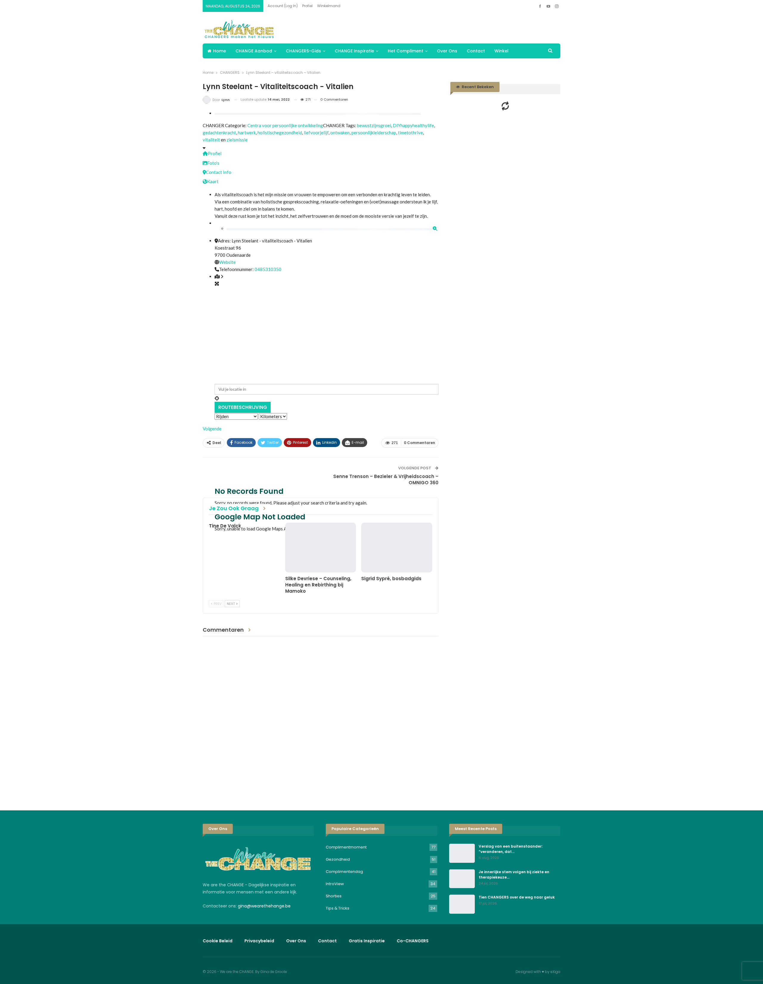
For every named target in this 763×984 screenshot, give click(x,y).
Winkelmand (328, 5)
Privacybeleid (259, 941)
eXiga (555, 971)
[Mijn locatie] (326, 398)
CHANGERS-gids (303, 51)
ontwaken (340, 132)
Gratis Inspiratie (367, 941)
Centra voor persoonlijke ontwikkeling (285, 125)
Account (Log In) (283, 5)
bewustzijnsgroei (374, 125)
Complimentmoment (346, 847)
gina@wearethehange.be (264, 906)
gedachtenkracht (219, 132)
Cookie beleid (217, 941)
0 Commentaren (334, 99)
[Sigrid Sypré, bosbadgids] (396, 547)
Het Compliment (405, 51)
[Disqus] (320, 718)
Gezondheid (338, 859)
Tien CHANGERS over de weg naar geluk (517, 897)
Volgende (212, 428)
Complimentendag (344, 871)
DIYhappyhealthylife (413, 125)
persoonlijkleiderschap (373, 132)
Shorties (334, 896)
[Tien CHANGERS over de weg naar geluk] (462, 904)
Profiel (307, 5)
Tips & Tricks (337, 908)
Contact (476, 51)
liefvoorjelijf (316, 132)
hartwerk (247, 132)
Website (227, 262)
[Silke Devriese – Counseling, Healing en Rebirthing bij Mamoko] (320, 547)
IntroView (335, 884)
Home (219, 51)
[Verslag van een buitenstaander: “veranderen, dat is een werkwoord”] (462, 853)
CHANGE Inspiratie (354, 51)
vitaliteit (211, 139)
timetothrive (410, 132)
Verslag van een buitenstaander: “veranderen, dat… (510, 849)
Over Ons (447, 51)
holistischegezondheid (280, 132)
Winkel (501, 51)
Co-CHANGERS (413, 941)
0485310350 (268, 269)
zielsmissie (237, 139)
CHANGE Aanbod (253, 51)
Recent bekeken (477, 87)
